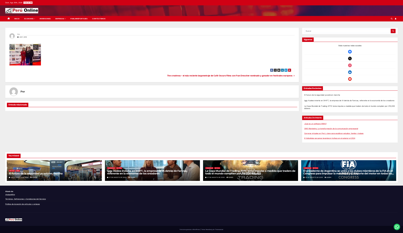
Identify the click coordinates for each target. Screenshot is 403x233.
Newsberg (209, 229)
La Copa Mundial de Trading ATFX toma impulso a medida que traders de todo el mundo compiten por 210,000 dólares (250, 172)
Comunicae (111, 168)
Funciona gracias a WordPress (190, 229)
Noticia (12, 170)
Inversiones (45, 19)
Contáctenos (99, 19)
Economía (29, 19)
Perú (17, 170)
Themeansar (219, 229)
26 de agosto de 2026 (314, 177)
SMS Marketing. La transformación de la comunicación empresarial (331, 129)
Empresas (60, 19)
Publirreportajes (79, 19)
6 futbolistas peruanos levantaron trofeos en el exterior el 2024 (329, 138)
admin (34, 177)
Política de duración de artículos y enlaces (22, 204)
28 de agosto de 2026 (20, 177)
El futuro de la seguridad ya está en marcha (322, 95)
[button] (392, 19)
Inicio (17, 19)
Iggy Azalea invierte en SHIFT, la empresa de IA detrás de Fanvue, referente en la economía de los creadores (349, 100)
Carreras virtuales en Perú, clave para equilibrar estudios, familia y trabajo (334, 133)
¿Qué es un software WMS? (315, 124)
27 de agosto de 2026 (118, 177)
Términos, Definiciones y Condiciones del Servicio (25, 199)
